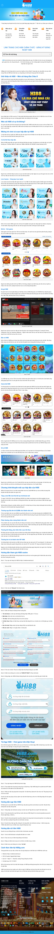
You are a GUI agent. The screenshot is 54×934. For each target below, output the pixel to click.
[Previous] (3, 14)
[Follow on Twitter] (34, 888)
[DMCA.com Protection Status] (46, 888)
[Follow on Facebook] (29, 888)
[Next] (51, 14)
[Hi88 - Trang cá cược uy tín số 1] (27, 5)
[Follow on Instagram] (32, 888)
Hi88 (3, 60)
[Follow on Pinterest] (37, 888)
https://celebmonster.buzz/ (35, 893)
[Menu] (2, 5)
